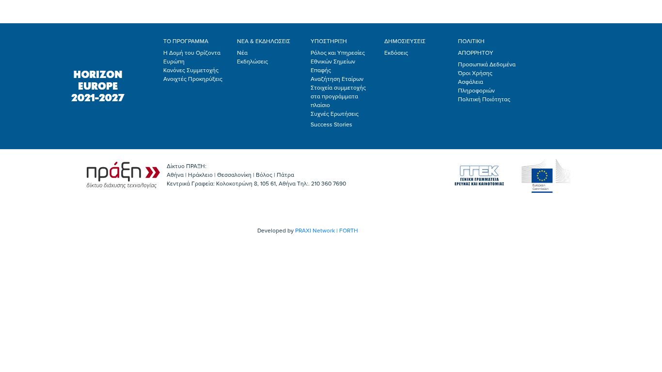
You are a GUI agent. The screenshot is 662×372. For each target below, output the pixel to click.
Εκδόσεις (396, 52)
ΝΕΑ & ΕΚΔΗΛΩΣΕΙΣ (263, 41)
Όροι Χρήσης (475, 73)
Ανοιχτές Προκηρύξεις (192, 79)
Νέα (242, 52)
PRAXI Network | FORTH (326, 230)
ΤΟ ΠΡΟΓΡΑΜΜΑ (185, 41)
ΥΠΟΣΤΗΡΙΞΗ (329, 41)
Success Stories (331, 124)
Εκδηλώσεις (252, 61)
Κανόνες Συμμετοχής (191, 70)
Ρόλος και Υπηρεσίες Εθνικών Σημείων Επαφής (338, 61)
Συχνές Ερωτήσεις (335, 113)
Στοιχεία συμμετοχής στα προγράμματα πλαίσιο (338, 96)
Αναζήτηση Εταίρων (337, 79)
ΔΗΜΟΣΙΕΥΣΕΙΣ (405, 41)
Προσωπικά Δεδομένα (487, 64)
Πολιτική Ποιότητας (484, 99)
